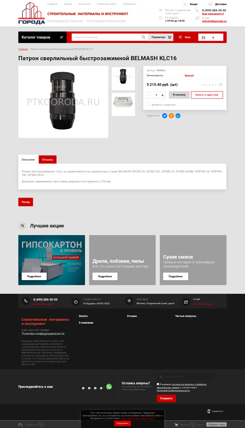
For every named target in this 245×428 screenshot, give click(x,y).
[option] (63, 102)
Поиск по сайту (107, 4)
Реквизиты (129, 4)
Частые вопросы (185, 316)
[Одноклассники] (171, 115)
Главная (52, 4)
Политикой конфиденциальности (137, 418)
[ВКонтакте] (164, 115)
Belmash (189, 75)
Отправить (166, 398)
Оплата (83, 316)
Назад (26, 202)
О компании (86, 322)
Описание (28, 159)
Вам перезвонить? (213, 13)
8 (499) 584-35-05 (214, 10)
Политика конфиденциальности (43, 334)
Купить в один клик (207, 94)
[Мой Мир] (178, 115)
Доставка (221, 4)
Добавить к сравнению (164, 104)
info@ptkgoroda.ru (214, 21)
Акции (68, 4)
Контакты (84, 4)
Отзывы (132, 316)
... (144, 4)
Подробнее (34, 276)
